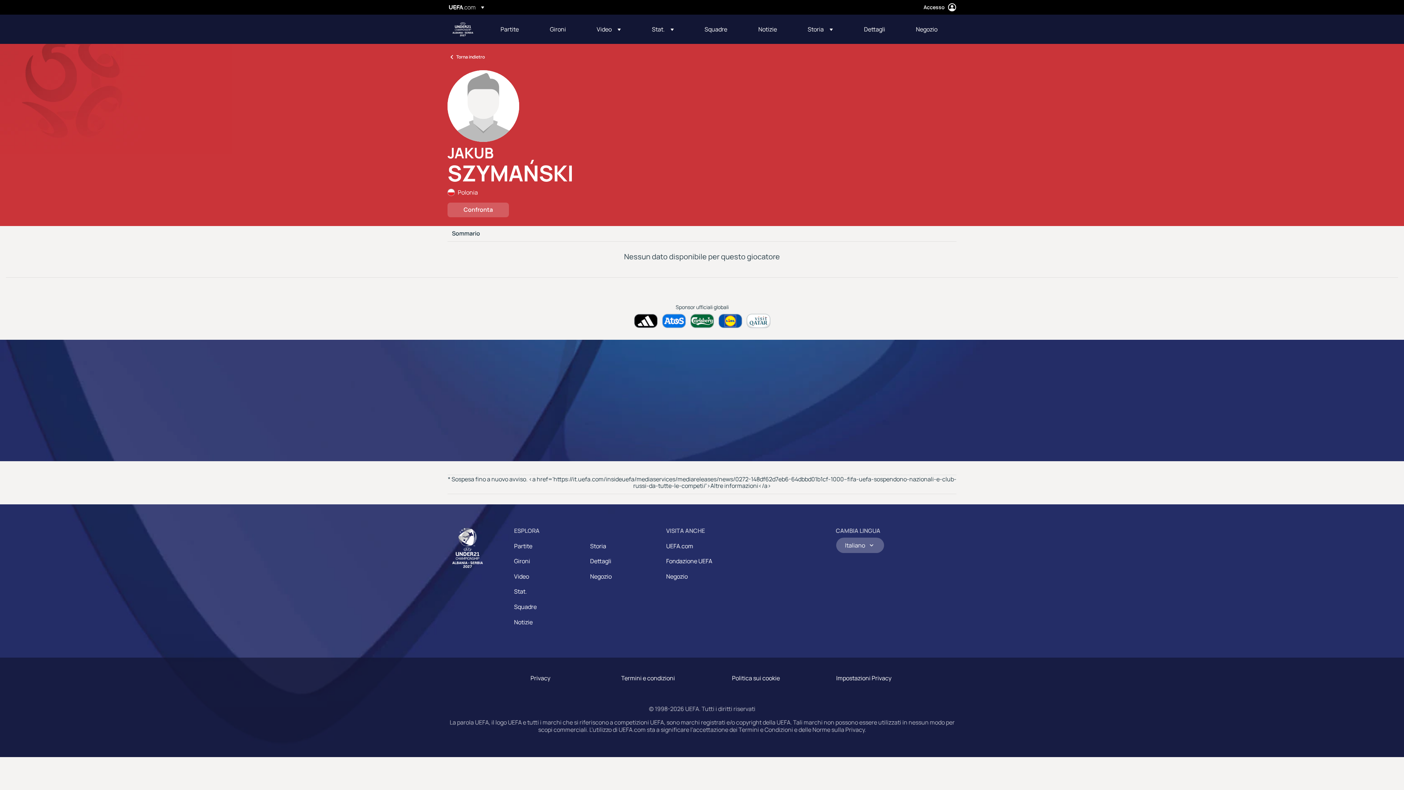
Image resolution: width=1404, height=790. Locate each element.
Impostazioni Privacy (863, 678)
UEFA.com (679, 546)
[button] (609, 29)
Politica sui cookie (756, 678)
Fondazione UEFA (689, 561)
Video (521, 576)
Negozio (601, 576)
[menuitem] (516, 29)
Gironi (522, 561)
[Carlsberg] (702, 321)
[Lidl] (730, 321)
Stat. (520, 591)
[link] (510, 29)
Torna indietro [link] (470, 57)
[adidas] (646, 321)
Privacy (540, 678)
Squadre (525, 607)
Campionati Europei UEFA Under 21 (463, 29)
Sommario (466, 233)
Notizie (523, 622)
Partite (523, 546)
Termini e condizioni (648, 678)
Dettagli (600, 561)
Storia (598, 546)
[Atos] (674, 321)
